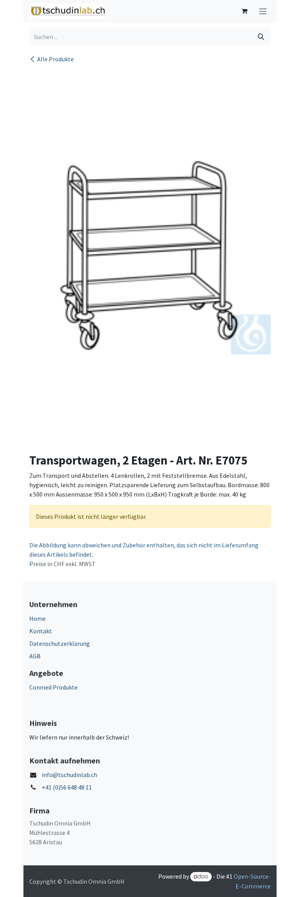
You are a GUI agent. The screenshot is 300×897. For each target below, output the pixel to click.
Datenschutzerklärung (59, 643)
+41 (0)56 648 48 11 (67, 787)
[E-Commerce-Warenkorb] (244, 11)
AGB (35, 656)
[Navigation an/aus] (263, 11)
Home (37, 618)
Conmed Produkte (53, 687)
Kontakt (40, 631)
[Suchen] (261, 37)
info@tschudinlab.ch (69, 775)
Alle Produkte (55, 59)
